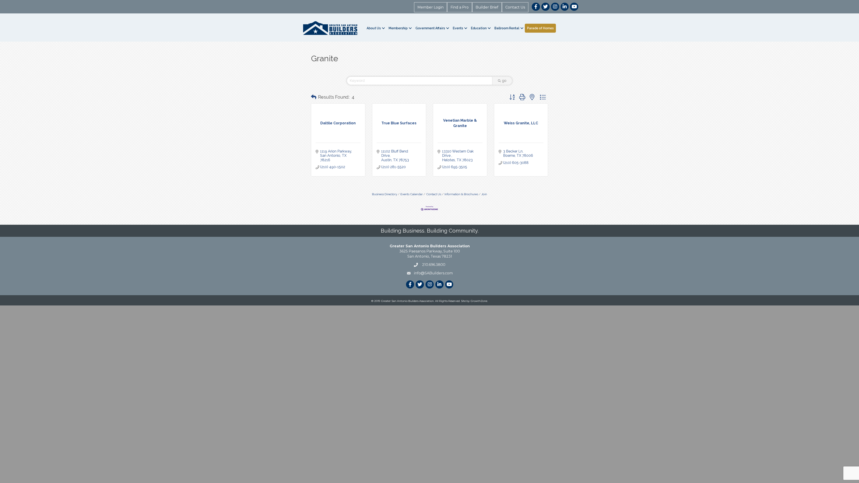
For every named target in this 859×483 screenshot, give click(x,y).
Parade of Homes (540, 28)
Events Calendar (411, 194)
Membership (398, 28)
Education (479, 28)
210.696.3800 (433, 265)
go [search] (504, 80)
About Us (374, 28)
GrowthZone (478, 301)
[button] (313, 97)
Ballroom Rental (506, 28)
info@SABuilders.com (433, 273)
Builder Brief (487, 7)
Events (458, 28)
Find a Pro (460, 7)
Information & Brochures (461, 194)
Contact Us (515, 7)
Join (484, 194)
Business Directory (384, 194)
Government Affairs (430, 28)
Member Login (430, 7)
